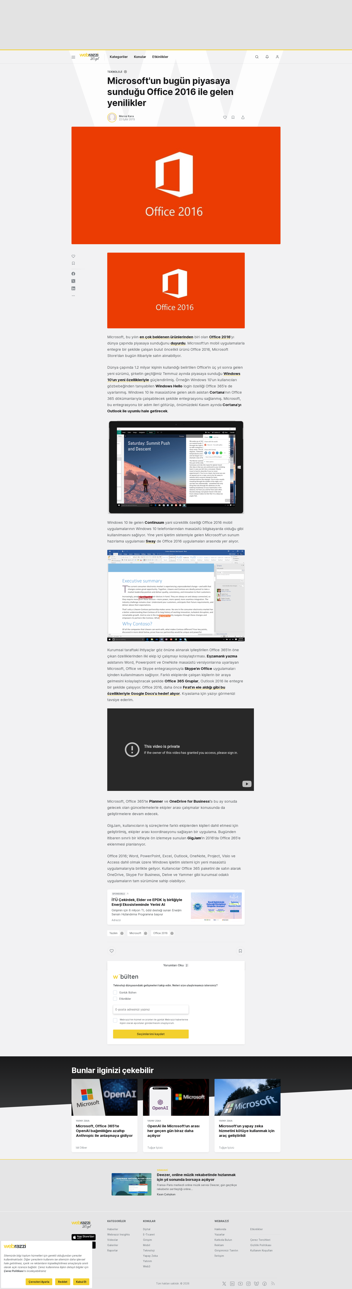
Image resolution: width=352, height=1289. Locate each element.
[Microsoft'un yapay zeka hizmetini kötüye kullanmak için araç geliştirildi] (247, 1097)
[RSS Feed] (272, 1283)
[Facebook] (264, 1283)
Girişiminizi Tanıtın (226, 1250)
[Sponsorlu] (216, 906)
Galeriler (112, 1245)
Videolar (112, 1239)
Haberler (112, 1229)
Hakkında (220, 1229)
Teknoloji (114, 71)
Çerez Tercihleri (260, 1239)
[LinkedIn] (232, 1283)
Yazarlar (219, 1234)
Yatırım (147, 1261)
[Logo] (89, 56)
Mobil (146, 1245)
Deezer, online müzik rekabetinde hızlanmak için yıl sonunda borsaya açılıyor (196, 1177)
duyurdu (177, 343)
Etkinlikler (160, 57)
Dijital (146, 1229)
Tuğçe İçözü (155, 1147)
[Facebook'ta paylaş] (73, 274)
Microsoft (135, 933)
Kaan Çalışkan (166, 1194)
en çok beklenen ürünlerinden (166, 337)
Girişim (147, 1239)
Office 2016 (219, 337)
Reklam (219, 1245)
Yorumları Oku (175, 965)
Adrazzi (116, 920)
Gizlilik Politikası (260, 1245)
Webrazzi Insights (118, 1234)
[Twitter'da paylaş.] (73, 281)
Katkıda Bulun (223, 1239)
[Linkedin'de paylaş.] (73, 288)
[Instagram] (248, 1283)
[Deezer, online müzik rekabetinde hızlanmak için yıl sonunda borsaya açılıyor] (131, 1184)
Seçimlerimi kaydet (151, 1034)
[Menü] (73, 58)
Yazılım (113, 933)
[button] (176, 467)
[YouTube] (240, 1283)
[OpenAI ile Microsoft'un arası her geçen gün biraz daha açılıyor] (176, 1097)
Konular (140, 57)
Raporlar (112, 1250)
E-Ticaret (149, 1234)
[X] (224, 1283)
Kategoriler (119, 57)
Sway (151, 541)
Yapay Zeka (82, 1120)
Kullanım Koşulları (261, 1250)
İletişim (219, 1255)
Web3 (146, 1266)
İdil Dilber (81, 1147)
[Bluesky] (256, 1283)
